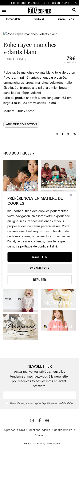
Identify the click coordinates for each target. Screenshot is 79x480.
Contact (39, 435)
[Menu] (4, 10)
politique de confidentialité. (39, 246)
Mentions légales (39, 430)
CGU (22, 430)
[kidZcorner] (39, 10)
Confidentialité (63, 430)
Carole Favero (53, 443)
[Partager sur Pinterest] (67, 133)
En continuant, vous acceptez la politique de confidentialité (41, 403)
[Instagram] (56, 133)
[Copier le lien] (73, 133)
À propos (9, 430)
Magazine (13, 18)
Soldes (39, 18)
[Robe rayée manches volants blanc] (39, 34)
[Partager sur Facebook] (61, 133)
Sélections (66, 18)
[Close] (72, 195)
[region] (39, 240)
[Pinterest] (47, 420)
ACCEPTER (39, 257)
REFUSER (39, 279)
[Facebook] (40, 420)
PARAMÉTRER (39, 268)
